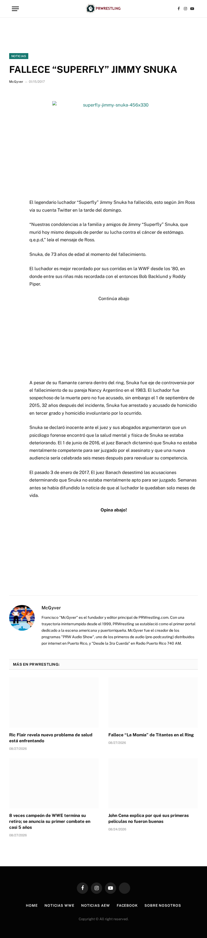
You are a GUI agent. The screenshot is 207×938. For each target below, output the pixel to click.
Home (32, 905)
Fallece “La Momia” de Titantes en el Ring (151, 734)
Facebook (127, 905)
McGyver (16, 82)
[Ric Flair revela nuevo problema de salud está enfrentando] (54, 702)
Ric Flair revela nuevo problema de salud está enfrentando (50, 737)
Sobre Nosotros (162, 905)
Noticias (18, 56)
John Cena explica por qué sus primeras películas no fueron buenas (148, 818)
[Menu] (15, 9)
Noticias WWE (59, 905)
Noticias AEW (95, 905)
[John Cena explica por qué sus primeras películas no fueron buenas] (153, 783)
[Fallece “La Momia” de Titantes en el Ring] (153, 702)
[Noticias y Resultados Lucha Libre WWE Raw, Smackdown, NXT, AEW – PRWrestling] (103, 9)
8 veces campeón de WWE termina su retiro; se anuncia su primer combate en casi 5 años (49, 821)
